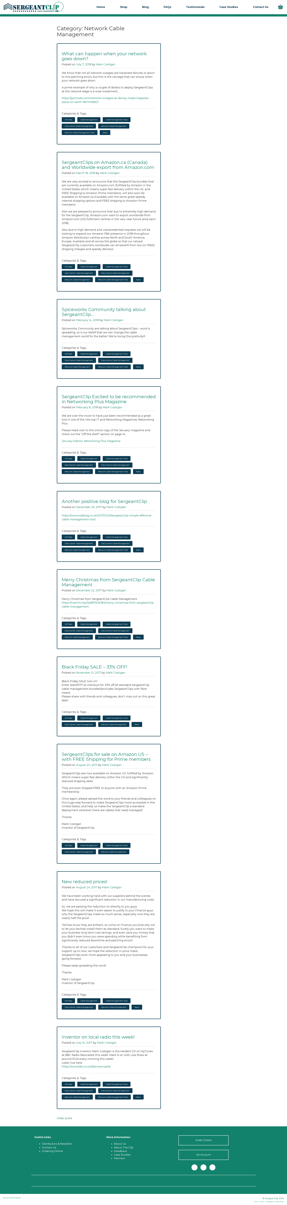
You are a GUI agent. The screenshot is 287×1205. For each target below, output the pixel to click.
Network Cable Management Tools (79, 132)
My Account (203, 1154)
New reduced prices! (84, 881)
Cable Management (88, 120)
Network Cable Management (113, 126)
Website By (7, 1198)
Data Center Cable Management (79, 273)
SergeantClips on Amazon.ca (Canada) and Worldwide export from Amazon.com (108, 165)
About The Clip (123, 1147)
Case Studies (122, 1154)
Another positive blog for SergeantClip (104, 501)
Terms (256, 1201)
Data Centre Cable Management (79, 126)
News (105, 132)
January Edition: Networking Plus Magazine (91, 441)
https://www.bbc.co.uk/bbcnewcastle (86, 1066)
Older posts (64, 1118)
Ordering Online (52, 1151)
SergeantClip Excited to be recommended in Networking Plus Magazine (109, 399)
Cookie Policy (279, 1201)
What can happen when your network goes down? (104, 56)
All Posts (68, 120)
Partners (119, 1158)
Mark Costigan (105, 64)
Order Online (204, 1140)
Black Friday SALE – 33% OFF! (94, 667)
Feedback (120, 1151)
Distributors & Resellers (57, 1143)
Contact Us (49, 1147)
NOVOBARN (16, 1198)
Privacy (262, 1201)
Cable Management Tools (117, 120)
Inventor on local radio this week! (98, 1037)
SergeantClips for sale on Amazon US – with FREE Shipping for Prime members (106, 756)
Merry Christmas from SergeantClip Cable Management (108, 582)
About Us (120, 1143)
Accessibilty (270, 1201)
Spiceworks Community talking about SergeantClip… (104, 312)
